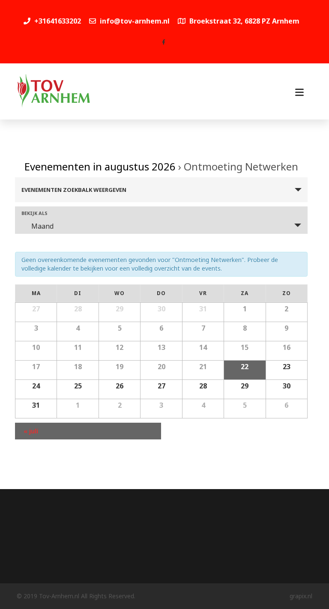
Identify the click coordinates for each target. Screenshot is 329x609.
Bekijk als (34, 213)
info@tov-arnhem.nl (135, 21)
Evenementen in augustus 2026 (100, 166)
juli (31, 431)
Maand (42, 226)
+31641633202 (57, 21)
